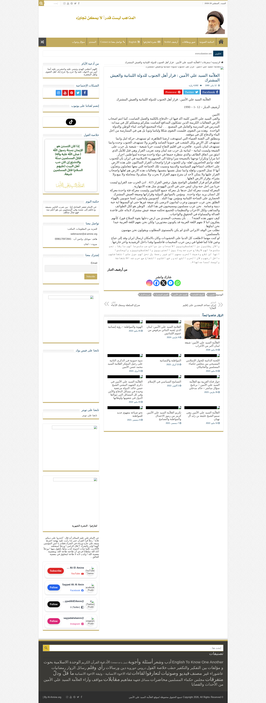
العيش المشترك (161, 295)
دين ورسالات (116, 668)
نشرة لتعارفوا (150, 42)
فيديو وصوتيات (175, 673)
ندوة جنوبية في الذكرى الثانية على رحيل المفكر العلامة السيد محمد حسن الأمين (125, 363)
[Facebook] (79, 3)
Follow (54, 587)
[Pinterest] (71, 3)
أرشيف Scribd (171, 42)
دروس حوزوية (136, 668)
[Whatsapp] (177, 283)
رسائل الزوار (76, 668)
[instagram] (64, 3)
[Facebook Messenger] (170, 283)
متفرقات (206, 62)
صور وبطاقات (188, 42)
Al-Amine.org (54, 697)
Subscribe (55, 570)
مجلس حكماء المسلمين (186, 680)
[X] (163, 283)
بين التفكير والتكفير (192, 668)
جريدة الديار (145, 295)
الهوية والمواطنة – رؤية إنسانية (125, 326)
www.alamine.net (203, 53)
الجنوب (212, 295)
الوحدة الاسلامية (67, 662)
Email (94, 262)
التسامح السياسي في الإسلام (164, 381)
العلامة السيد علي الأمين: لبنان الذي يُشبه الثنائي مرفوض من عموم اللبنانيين (164, 330)
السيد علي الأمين (180, 295)
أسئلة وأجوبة (140, 661)
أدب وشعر (162, 662)
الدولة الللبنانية (198, 295)
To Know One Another (204, 662)
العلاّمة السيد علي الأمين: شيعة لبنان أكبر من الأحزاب (202, 344)
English (132, 42)
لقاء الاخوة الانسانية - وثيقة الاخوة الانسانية (103, 673)
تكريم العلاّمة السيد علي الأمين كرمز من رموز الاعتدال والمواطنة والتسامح (164, 416)
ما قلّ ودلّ (63, 673)
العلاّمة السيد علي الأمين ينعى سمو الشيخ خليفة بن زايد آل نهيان (203, 416)
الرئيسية (221, 41)
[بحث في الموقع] (41, 3)
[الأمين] (215, 21)
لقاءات (138, 673)
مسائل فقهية (141, 680)
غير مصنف (199, 673)
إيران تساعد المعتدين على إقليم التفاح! (199, 305)
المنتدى (92, 42)
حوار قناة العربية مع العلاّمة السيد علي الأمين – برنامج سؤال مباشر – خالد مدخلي (204, 385)
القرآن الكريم (90, 662)
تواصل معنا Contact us (111, 42)
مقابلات (111, 679)
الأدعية (105, 662)
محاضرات (158, 679)
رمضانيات (58, 668)
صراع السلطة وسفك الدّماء (125, 304)
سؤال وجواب (78, 42)
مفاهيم (126, 679)
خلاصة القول (157, 668)
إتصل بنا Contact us (119, 663)
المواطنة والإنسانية (170, 360)
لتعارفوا (152, 673)
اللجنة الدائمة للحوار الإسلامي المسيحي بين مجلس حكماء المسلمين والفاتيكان (203, 363)
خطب (171, 668)
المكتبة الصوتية (206, 42)
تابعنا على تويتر (90, 409)
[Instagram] (149, 283)
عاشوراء (216, 673)
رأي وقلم (96, 667)
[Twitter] (75, 3)
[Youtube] (68, 3)
